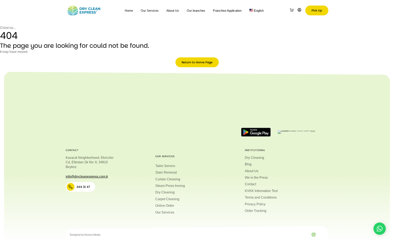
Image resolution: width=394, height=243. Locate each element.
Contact (250, 184)
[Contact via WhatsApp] (379, 229)
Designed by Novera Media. (85, 234)
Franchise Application (227, 10)
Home (129, 10)
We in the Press (256, 177)
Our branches (196, 10)
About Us (172, 10)
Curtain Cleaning (167, 179)
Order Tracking (255, 210)
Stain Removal (166, 172)
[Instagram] (313, 234)
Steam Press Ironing (170, 185)
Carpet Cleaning (167, 199)
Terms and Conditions (261, 197)
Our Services (150, 10)
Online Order (164, 205)
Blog (248, 164)
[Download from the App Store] (297, 132)
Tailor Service (165, 166)
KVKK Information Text (261, 191)
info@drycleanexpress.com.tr (87, 176)
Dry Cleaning (165, 192)
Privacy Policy (255, 204)
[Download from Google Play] (255, 132)
